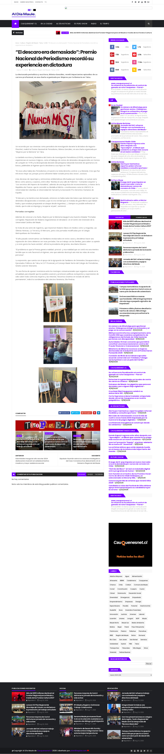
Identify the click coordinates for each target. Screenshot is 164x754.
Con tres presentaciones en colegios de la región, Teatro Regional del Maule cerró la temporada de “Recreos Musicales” (137, 720)
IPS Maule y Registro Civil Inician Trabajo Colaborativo (87, 706)
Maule (144, 618)
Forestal (134, 606)
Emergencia (125, 597)
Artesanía (113, 581)
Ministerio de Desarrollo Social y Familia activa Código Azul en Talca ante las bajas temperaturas (88, 730)
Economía (77, 436)
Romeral (142, 635)
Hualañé (113, 610)
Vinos (146, 648)
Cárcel (112, 593)
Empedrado (136, 597)
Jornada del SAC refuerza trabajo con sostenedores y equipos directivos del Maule (133, 127)
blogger (81, 474)
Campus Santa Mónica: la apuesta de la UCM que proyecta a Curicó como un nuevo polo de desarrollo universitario (56, 442)
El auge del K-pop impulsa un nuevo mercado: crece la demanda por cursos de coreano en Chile (133, 185)
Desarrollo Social (135, 593)
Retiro (133, 635)
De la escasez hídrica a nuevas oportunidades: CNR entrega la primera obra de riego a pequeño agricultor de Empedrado (135, 300)
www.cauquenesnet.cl (121, 83)
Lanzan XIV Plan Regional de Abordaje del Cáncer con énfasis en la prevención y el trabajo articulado (28, 443)
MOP (137, 618)
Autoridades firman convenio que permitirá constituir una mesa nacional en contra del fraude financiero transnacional (129, 344)
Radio (94, 23)
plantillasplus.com (78, 750)
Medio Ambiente (138, 623)
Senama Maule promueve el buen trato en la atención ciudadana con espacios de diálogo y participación (89, 718)
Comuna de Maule (141, 585)
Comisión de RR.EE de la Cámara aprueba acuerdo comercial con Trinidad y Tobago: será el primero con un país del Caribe (128, 358)
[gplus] (148, 2)
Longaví (130, 618)
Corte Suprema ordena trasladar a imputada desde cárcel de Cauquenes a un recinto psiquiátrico (129, 398)
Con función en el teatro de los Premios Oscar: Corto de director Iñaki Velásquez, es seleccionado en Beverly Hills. (130, 476)
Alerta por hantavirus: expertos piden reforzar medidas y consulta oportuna (133, 166)
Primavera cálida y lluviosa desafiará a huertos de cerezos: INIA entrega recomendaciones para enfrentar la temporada (135, 312)
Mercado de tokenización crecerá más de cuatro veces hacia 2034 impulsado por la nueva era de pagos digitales (128, 418)
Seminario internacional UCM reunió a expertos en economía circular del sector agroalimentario (86, 443)
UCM (45, 43)
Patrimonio (114, 631)
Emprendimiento (116, 602)
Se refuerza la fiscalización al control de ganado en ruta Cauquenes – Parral (129, 86)
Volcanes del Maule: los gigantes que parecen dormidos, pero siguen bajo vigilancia (130, 385)
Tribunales (126, 648)
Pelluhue (132, 631)
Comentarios (141, 217)
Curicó (142, 589)
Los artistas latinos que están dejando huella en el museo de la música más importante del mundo (129, 449)
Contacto (39, 2)
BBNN (122, 581)
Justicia (124, 614)
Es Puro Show (117, 180)
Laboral (141, 614)
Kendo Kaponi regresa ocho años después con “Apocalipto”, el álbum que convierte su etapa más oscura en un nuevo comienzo (134, 147)
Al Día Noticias (63, 23)
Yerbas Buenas (124, 652)
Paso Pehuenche (138, 627)
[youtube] (142, 2)
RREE (111, 635)
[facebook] (132, 2)
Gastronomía (145, 606)
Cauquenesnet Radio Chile (123, 141)
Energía (138, 602)
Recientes (119, 217)
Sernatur (144, 640)
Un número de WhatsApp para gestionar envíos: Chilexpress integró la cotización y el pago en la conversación (133, 110)
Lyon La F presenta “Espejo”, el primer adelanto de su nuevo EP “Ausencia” (130, 443)
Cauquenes (143, 581)
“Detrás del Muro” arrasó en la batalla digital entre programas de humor (129, 470)
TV (45, 2)
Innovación (114, 614)
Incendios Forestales (133, 610)
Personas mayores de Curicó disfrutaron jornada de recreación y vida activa (137, 249)
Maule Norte (114, 623)
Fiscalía (125, 606)
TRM (130, 644)
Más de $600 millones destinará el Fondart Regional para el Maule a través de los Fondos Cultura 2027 (94, 33)
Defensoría (122, 593)
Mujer (120, 627)
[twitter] (138, 2)
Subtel (123, 644)
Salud (149, 33)
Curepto (133, 589)
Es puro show (80, 23)
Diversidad (114, 597)
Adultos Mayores (116, 576)
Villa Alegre (137, 648)
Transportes (114, 648)
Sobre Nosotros (26, 2)
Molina (112, 627)
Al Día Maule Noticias (120, 123)
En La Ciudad (46, 23)
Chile (121, 585)
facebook (99, 474)
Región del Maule (32, 43)
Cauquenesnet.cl (29, 23)
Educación (49, 433)
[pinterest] (135, 2)
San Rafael (134, 640)
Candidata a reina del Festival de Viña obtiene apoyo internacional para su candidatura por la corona (130, 487)
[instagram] (145, 2)
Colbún (128, 585)
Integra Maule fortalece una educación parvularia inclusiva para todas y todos (136, 707)
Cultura (46, 33)
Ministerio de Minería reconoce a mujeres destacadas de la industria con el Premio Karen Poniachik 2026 (130, 351)
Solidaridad (114, 644)
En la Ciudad (116, 105)
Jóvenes (133, 614)
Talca (41, 43)
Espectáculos (115, 606)
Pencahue (142, 631)
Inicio (16, 2)
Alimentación (137, 576)
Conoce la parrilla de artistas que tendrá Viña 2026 (130, 481)
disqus (90, 474)
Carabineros (131, 581)
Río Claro (113, 640)
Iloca (120, 610)
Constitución (122, 589)
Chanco (113, 585)
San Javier (123, 640)
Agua (127, 576)
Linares (121, 618)
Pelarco (123, 631)
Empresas (129, 602)
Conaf (112, 589)
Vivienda (113, 652)
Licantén (113, 618)
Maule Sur (125, 623)
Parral (127, 627)
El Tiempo (104, 23)
